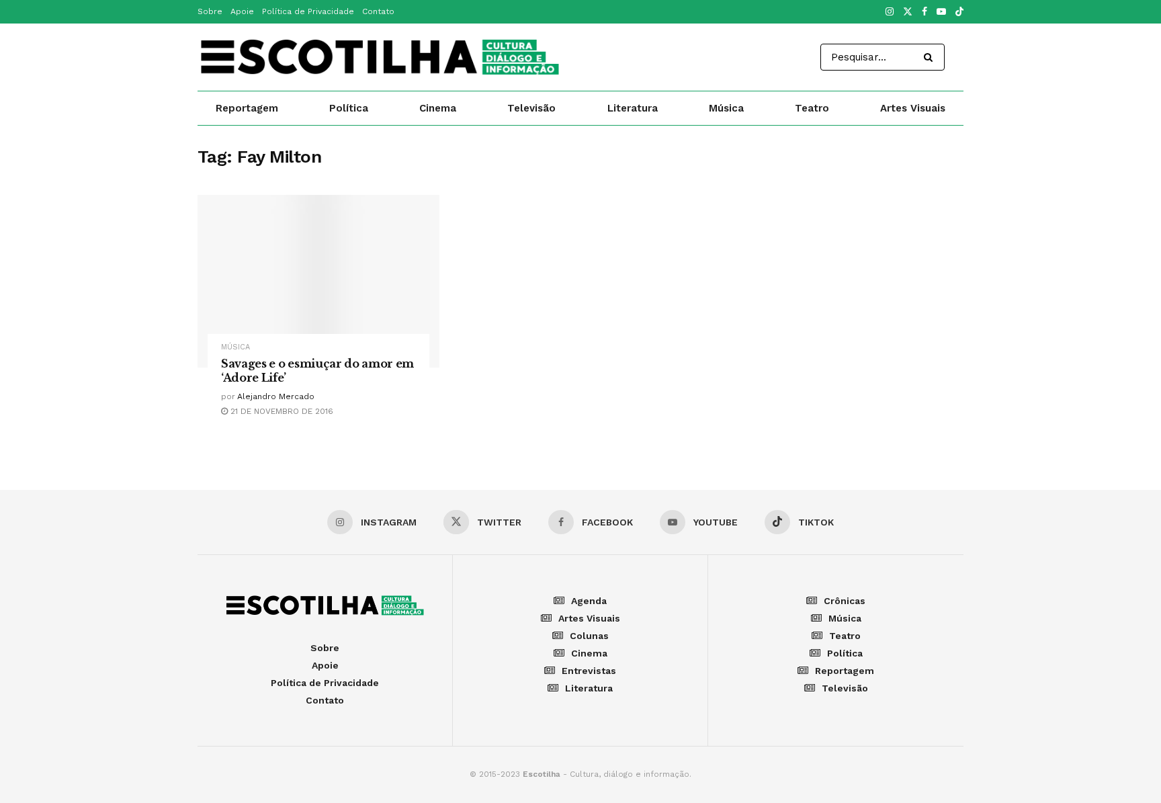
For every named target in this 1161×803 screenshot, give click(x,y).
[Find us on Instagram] (890, 12)
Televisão (531, 108)
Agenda (589, 600)
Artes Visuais (912, 108)
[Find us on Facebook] (924, 12)
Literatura (632, 108)
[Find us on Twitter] (907, 12)
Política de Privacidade (308, 11)
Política (348, 108)
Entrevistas (589, 670)
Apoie (242, 11)
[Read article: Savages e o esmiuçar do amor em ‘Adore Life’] (318, 281)
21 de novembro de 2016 (280, 411)
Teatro (812, 108)
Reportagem (247, 108)
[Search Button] (931, 57)
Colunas (589, 635)
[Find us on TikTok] (959, 12)
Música (726, 108)
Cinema (437, 108)
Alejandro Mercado (275, 396)
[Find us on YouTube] (941, 12)
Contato (378, 11)
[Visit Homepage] (380, 57)
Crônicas (844, 600)
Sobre (210, 11)
